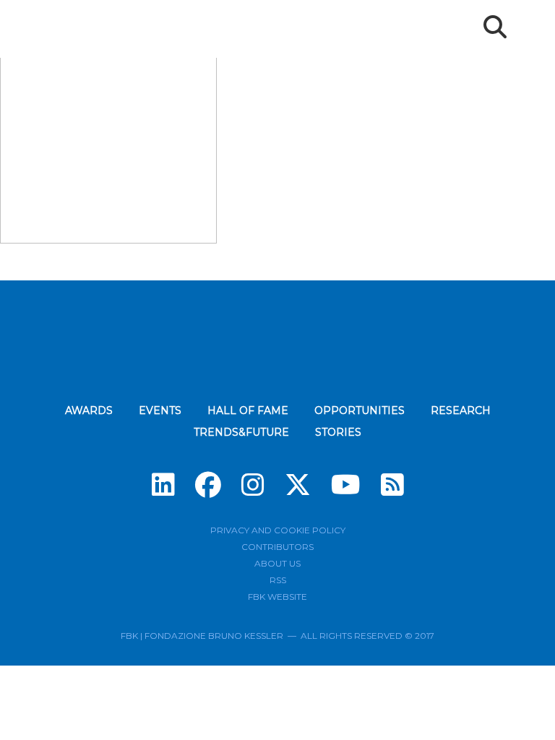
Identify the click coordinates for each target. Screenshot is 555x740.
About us (277, 563)
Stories (338, 432)
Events (160, 410)
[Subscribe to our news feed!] (392, 485)
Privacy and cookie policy (277, 530)
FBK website (277, 596)
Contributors (277, 546)
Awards (89, 410)
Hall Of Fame (247, 410)
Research (461, 410)
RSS (278, 580)
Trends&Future (241, 432)
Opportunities (359, 410)
